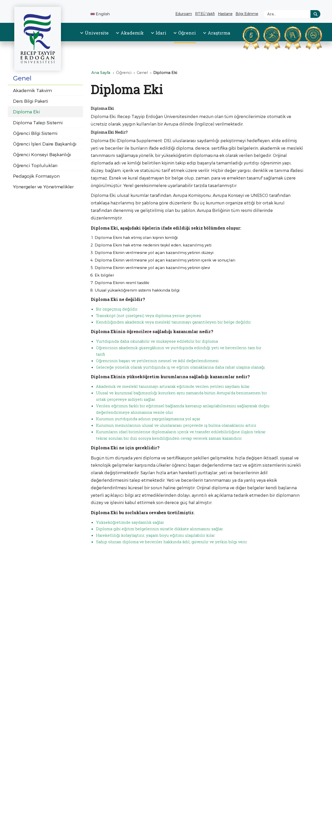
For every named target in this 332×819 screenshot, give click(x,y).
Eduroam (183, 13)
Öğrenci (187, 33)
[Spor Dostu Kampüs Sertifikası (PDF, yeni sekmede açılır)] (265, 37)
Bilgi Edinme (247, 14)
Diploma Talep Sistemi (38, 122)
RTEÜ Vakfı (205, 14)
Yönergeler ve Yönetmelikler (43, 186)
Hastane (226, 14)
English (103, 13)
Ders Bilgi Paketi (30, 101)
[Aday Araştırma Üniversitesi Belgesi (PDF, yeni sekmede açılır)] (286, 37)
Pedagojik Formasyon (36, 175)
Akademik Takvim (32, 90)
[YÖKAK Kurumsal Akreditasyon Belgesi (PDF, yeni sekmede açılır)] (244, 37)
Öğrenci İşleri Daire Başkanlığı (45, 143)
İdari (161, 33)
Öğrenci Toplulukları (35, 165)
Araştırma (219, 33)
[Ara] (315, 14)
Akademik (132, 33)
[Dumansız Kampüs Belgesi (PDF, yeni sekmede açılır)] (307, 37)
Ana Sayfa (100, 72)
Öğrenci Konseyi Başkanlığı (42, 154)
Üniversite (97, 33)
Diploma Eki (26, 111)
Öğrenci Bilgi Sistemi (35, 133)
